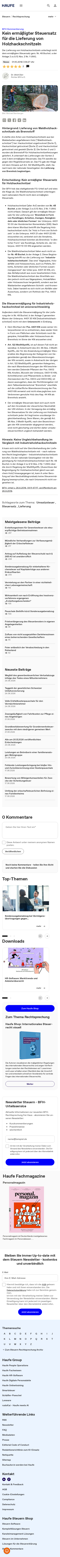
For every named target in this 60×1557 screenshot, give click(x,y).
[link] (6, 16)
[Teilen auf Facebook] (14, 120)
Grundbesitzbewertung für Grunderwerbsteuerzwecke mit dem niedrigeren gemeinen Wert (29, 728)
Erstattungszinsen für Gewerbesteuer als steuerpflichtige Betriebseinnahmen (29, 529)
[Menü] (21, 5)
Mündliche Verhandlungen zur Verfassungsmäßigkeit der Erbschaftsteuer (29, 542)
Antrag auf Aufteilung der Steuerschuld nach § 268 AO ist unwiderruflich (29, 555)
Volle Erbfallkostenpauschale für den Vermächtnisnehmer (24, 702)
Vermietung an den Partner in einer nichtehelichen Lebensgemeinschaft (28, 583)
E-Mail (5, 1272)
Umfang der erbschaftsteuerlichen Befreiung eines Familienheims (29, 792)
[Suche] (48, 5)
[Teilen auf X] (9, 120)
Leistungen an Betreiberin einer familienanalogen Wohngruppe (29, 753)
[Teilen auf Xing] (19, 120)
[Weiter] (47, 936)
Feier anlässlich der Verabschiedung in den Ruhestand (27, 649)
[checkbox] (3, 842)
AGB (44, 1284)
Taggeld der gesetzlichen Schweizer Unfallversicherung (23, 689)
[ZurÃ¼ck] (40, 936)
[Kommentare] (28, 66)
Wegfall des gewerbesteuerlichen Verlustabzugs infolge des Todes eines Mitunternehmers (29, 676)
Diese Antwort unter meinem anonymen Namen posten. (31, 843)
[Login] (55, 5)
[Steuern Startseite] (9, 5)
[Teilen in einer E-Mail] (4, 120)
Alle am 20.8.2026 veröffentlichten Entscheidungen (23, 741)
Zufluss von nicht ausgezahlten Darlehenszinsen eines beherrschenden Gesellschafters (29, 635)
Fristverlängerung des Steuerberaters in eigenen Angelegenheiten (30, 623)
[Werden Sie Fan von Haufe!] (9, 1479)
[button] (13, 851)
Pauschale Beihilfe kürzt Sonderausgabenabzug (29, 611)
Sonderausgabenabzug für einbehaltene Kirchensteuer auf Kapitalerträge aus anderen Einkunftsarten (28, 569)
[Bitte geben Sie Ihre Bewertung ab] (19, 66)
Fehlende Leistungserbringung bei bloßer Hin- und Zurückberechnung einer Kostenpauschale (29, 766)
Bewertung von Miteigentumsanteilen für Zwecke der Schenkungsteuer (29, 779)
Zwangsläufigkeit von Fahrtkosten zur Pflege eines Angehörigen (29, 715)
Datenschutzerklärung (16, 1290)
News (6, 61)
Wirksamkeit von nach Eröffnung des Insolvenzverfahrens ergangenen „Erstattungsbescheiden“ (29, 598)
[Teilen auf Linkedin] (24, 120)
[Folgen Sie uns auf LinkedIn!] (4, 1479)
